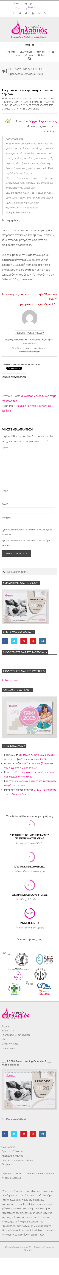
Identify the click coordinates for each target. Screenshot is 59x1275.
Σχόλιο (5, 447)
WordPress (29, 1250)
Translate (39, 8)
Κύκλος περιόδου (41, 101)
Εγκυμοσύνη (8, 101)
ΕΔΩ (54, 304)
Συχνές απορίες (40, 105)
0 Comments (32, 108)
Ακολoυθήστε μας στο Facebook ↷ (25, 652)
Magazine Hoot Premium (31, 1246)
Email (5, 504)
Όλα (17, 101)
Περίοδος (26, 105)
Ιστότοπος (6, 517)
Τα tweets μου (9, 680)
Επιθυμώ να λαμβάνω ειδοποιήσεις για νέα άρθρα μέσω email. (27, 543)
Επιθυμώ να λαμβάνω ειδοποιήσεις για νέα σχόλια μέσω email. (27, 532)
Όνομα (5, 490)
